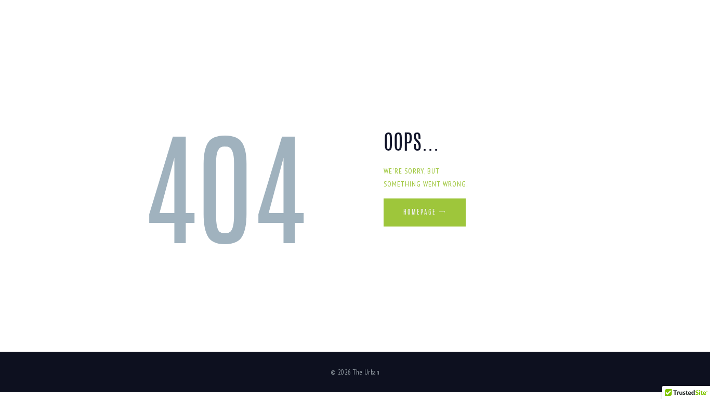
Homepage (419, 212)
